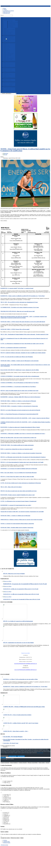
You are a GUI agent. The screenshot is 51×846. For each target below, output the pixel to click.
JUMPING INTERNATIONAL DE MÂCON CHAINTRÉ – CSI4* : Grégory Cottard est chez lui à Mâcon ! (25, 418)
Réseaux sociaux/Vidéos (33, 762)
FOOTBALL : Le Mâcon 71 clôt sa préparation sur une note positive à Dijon (20, 679)
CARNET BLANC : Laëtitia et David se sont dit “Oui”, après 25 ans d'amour (20, 723)
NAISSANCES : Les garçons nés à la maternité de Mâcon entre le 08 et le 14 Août (21, 599)
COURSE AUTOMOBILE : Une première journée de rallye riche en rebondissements (20, 376)
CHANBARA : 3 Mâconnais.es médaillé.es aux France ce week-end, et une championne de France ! (23, 433)
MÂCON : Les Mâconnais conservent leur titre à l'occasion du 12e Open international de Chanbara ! (23, 457)
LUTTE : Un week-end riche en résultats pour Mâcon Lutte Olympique (17, 356)
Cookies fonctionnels (5, 762)
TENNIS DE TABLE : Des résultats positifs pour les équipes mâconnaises (17, 445)
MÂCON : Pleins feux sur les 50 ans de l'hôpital (14, 573)
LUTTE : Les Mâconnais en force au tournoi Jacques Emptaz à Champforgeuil (18, 501)
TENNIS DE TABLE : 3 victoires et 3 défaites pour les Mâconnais (15, 515)
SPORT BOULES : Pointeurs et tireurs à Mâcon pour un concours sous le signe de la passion (22, 519)
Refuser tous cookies (15, 837)
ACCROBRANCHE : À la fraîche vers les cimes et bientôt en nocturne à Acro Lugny (20, 307)
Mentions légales (6, 842)
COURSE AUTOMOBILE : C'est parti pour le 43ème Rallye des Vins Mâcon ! (18, 386)
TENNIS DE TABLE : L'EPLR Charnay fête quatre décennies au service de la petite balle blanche (23, 321)
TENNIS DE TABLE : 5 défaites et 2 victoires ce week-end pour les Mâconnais (18, 400)
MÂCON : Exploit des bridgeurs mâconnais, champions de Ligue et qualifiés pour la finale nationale (23, 352)
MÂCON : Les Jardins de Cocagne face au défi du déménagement (18, 621)
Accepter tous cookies (5, 837)
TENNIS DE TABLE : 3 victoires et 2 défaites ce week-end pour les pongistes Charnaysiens (21, 453)
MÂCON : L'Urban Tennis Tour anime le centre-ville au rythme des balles (17, 476)
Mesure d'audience (14, 762)
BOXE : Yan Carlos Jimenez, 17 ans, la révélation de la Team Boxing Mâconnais (19, 472)
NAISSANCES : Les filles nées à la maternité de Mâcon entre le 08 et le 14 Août (21, 594)
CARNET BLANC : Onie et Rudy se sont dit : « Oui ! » (15, 731)
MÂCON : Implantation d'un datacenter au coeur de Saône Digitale (18, 642)
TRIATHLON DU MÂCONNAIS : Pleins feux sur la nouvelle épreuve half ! (18, 311)
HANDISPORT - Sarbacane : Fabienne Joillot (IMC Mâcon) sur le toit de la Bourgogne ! (21, 396)
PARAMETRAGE (4, 756)
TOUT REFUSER (21, 756)
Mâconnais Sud (6, 13)
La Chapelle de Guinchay (8, 10)
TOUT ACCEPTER (12, 756)
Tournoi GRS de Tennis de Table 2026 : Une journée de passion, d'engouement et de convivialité (22, 511)
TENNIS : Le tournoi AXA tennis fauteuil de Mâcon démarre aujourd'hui (17, 523)
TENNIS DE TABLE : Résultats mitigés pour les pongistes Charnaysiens (17, 527)
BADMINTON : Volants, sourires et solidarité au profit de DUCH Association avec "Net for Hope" (23, 295)
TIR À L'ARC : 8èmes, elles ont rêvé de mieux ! (11, 486)
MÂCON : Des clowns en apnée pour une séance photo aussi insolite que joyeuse (19, 490)
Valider (22, 837)
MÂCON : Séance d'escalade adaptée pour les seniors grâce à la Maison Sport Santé (19, 390)
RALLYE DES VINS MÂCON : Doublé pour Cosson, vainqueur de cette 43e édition (20, 369)
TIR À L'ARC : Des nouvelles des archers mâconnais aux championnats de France (19, 302)
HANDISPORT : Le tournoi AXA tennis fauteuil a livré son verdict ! (16, 505)
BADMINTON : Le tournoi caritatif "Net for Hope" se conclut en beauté (17, 288)
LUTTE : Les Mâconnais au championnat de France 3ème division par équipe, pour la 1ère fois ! (22, 343)
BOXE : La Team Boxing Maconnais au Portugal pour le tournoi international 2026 (19, 414)
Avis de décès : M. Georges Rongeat (12, 736)
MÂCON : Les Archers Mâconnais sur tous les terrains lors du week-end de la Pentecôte (20, 410)
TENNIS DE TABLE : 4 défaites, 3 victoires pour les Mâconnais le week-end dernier (20, 360)
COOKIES (3, 757)
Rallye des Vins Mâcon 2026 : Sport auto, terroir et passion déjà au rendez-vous (18, 437)
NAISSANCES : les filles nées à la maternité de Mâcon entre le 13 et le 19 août (20, 588)
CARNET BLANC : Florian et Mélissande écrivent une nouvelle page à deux (24, 706)
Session (47, 762)
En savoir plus (40, 752)
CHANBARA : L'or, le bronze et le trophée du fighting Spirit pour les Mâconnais (19, 468)
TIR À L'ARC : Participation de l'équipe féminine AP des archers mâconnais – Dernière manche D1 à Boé (24, 334)
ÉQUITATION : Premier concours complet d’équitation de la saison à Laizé (18, 494)
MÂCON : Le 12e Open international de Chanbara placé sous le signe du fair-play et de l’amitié (22, 462)
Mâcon (4, 8)
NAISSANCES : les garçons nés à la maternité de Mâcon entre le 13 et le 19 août (25, 584)
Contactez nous (6, 841)
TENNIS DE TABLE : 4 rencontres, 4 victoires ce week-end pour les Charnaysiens (19, 406)
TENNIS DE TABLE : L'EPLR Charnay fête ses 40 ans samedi (15, 329)
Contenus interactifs (23, 762)
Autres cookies (42, 762)
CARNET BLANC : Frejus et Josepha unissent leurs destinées (17, 714)
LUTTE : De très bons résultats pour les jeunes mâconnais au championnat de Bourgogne (21, 483)
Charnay (5, 9)
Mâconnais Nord (6, 11)
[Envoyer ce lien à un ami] (5, 154)
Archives (5, 840)
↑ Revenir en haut (4, 844)
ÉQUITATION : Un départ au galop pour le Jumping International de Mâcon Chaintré (20, 427)
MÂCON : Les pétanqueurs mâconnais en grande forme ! (13, 347)
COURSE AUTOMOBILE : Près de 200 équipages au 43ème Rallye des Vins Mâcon (20, 382)
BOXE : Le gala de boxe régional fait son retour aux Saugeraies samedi (16, 449)
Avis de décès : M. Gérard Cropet (10, 743)
